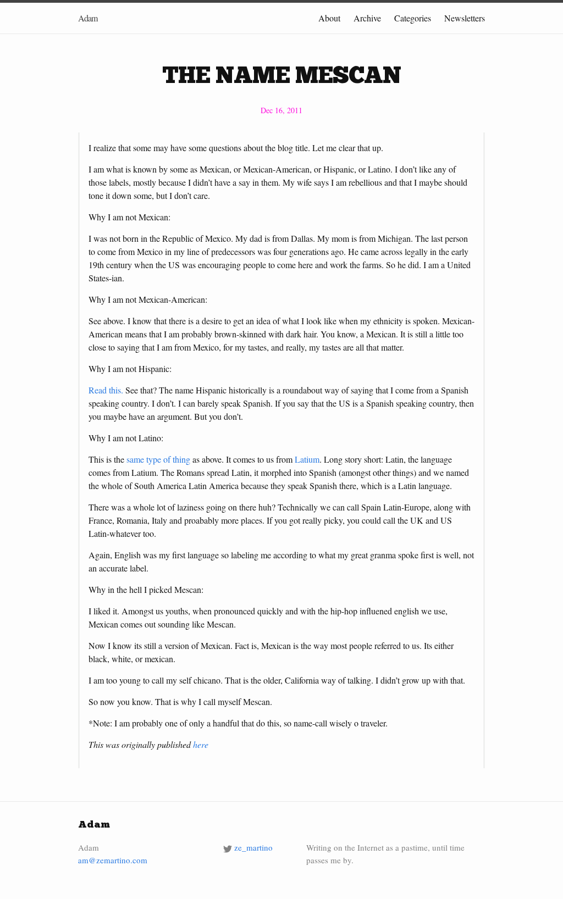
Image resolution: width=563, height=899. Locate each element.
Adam (87, 18)
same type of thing (158, 459)
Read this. (107, 390)
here (200, 744)
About (329, 18)
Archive (367, 18)
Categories (412, 18)
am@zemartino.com (112, 859)
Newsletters (464, 18)
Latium (307, 459)
